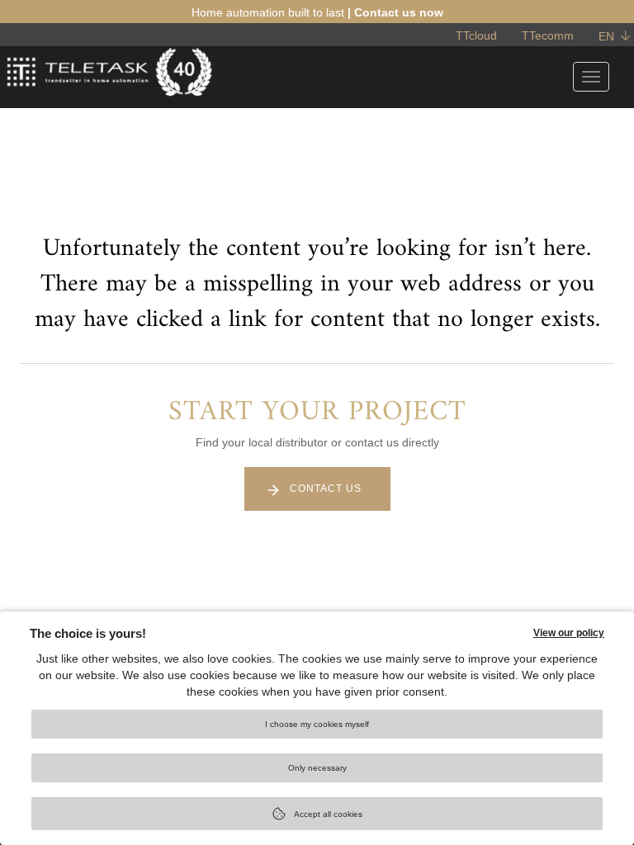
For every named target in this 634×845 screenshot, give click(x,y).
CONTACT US (326, 488)
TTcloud (476, 35)
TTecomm (548, 35)
